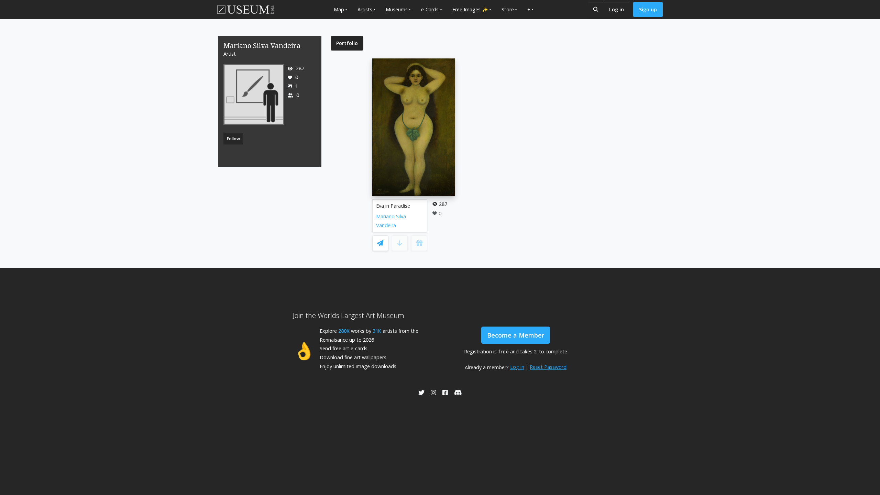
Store (508, 9)
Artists (365, 9)
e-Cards (430, 9)
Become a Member (515, 335)
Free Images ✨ (470, 9)
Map (339, 9)
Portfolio (347, 43)
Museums (397, 9)
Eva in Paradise (393, 205)
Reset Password (548, 367)
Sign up (648, 9)
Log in (616, 9)
